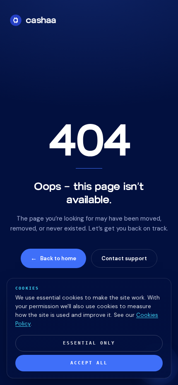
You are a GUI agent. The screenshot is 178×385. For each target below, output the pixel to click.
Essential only (89, 343)
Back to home (53, 258)
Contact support (124, 258)
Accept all (89, 363)
